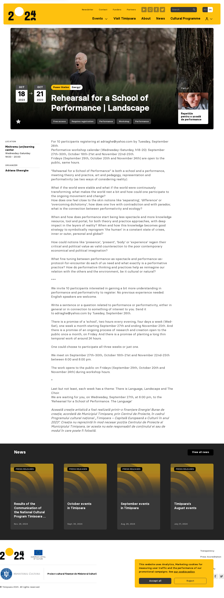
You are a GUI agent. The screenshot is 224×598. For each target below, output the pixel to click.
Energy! (76, 87)
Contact (103, 10)
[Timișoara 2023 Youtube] (144, 9)
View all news (200, 452)
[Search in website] (194, 9)
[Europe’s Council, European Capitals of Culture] (38, 558)
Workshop (124, 121)
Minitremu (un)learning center (19, 148)
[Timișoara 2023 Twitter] (162, 9)
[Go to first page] (23, 13)
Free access (59, 121)
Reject (190, 581)
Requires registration (82, 121)
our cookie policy (184, 572)
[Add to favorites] (18, 121)
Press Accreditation (210, 557)
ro (205, 10)
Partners (131, 10)
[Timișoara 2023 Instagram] (150, 9)
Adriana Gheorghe (17, 170)
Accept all (155, 581)
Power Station (61, 87)
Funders (117, 10)
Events (97, 18)
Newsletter (87, 10)
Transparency (207, 551)
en (210, 10)
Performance (106, 121)
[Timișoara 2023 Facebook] (156, 9)
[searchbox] (181, 9)
